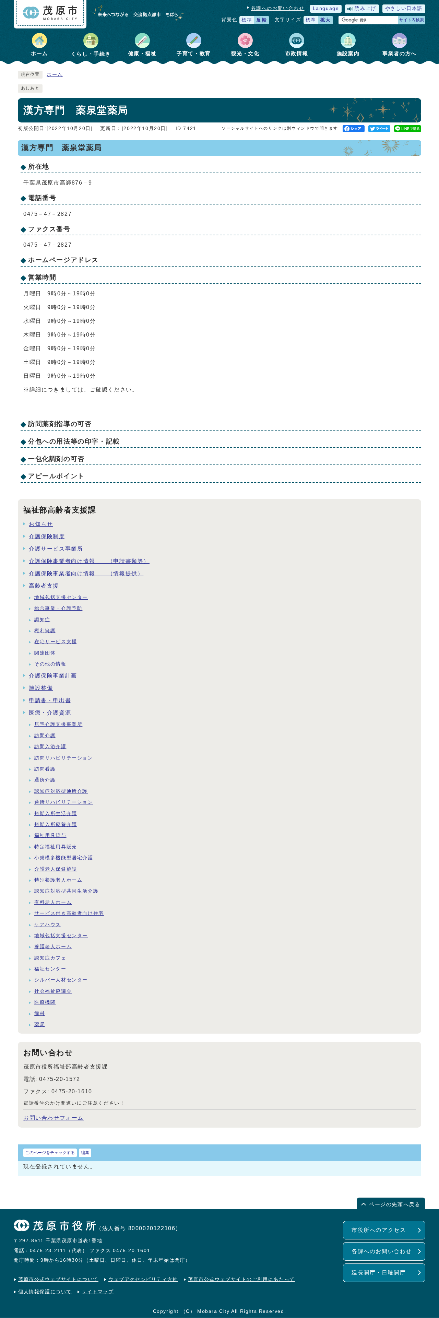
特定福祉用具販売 (55, 846)
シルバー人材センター (61, 979)
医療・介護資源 (50, 713)
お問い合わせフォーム (53, 1118)
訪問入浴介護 (50, 746)
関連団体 (45, 653)
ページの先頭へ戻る (394, 1204)
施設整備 (41, 688)
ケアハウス (47, 924)
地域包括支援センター (61, 597)
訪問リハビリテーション (63, 758)
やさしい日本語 (404, 8)
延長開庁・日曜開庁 (379, 1272)
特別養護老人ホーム (58, 880)
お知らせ (41, 524)
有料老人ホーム (53, 902)
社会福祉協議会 (53, 991)
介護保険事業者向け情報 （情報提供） (86, 573)
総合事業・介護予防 (58, 608)
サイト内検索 (411, 20)
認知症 (42, 619)
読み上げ (365, 8)
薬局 (39, 1024)
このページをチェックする (50, 1152)
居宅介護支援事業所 (58, 724)
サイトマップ (98, 1291)
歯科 (39, 1013)
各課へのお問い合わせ (278, 8)
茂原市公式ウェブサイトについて (58, 1279)
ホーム (55, 74)
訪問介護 (45, 735)
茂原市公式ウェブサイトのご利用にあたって (241, 1279)
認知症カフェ (50, 958)
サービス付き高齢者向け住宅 (69, 913)
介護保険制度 (47, 536)
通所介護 (45, 779)
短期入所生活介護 (55, 813)
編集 (85, 1152)
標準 (246, 20)
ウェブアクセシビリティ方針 (143, 1279)
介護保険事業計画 (53, 676)
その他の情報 (50, 664)
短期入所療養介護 (55, 824)
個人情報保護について (45, 1291)
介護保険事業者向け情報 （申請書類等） (89, 561)
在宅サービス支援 (55, 641)
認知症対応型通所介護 (61, 791)
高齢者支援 (44, 586)
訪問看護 (45, 769)
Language (326, 8)
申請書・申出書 (50, 700)
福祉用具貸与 (50, 835)
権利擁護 (45, 630)
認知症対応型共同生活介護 (66, 891)
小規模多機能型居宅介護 (63, 857)
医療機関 (45, 1002)
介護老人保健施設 (55, 869)
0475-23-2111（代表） (59, 1250)
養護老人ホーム (53, 946)
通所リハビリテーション (63, 802)
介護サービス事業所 (56, 549)
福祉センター (50, 969)
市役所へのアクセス (379, 1230)
